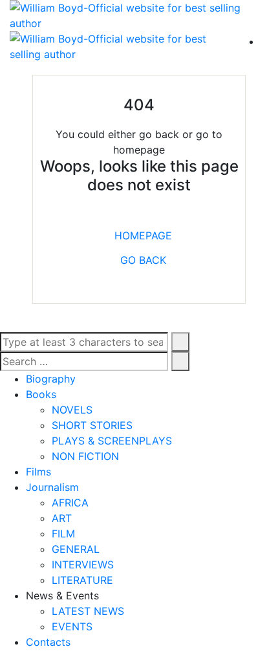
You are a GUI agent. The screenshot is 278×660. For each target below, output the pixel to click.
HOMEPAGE (143, 235)
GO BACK (143, 260)
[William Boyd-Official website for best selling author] (139, 15)
